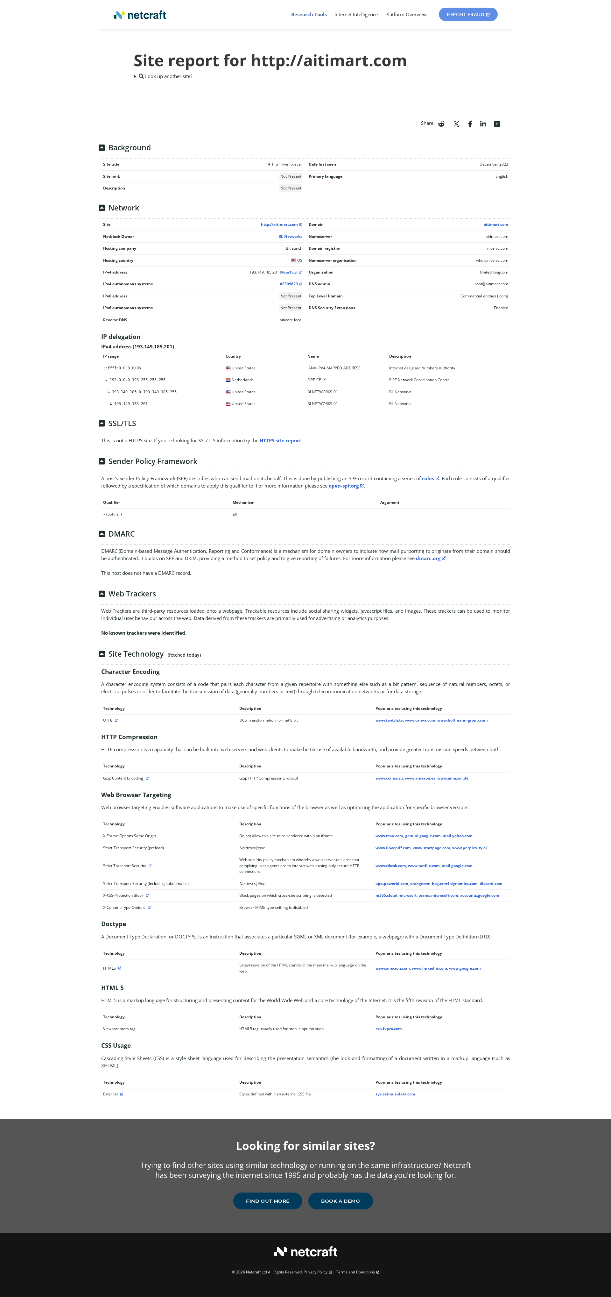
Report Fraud (465, 14)
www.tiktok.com (391, 865)
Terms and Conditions (355, 1272)
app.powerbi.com (392, 883)
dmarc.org (428, 558)
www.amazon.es (420, 778)
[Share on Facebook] (470, 123)
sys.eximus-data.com (395, 1094)
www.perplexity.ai (469, 848)
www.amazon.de (452, 778)
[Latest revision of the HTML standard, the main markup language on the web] (119, 968)
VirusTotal (289, 272)
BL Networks (290, 236)
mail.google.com (457, 865)
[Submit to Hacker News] (497, 123)
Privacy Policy (315, 1272)
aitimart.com (496, 224)
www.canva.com (420, 720)
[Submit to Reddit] (441, 123)
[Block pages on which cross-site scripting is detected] (146, 895)
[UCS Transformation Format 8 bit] (115, 720)
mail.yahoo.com (458, 835)
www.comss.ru (389, 778)
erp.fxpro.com (389, 1028)
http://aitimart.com (279, 224)
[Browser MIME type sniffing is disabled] (148, 907)
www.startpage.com (431, 848)
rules (428, 478)
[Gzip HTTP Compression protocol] (146, 778)
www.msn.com (389, 835)
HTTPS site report (280, 440)
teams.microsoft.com (438, 895)
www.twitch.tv (389, 720)
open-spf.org (344, 485)
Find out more (268, 1201)
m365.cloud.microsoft (396, 895)
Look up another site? (168, 76)
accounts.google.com (479, 895)
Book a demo (340, 1201)
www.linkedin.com (429, 968)
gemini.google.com (423, 835)
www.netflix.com (424, 865)
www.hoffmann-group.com (462, 720)
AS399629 (289, 284)
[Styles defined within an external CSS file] (121, 1094)
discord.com (491, 883)
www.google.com (465, 968)
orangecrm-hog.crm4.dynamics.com (444, 883)
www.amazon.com (393, 968)
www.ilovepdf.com (393, 848)
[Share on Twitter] (456, 123)
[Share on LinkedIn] (483, 123)
